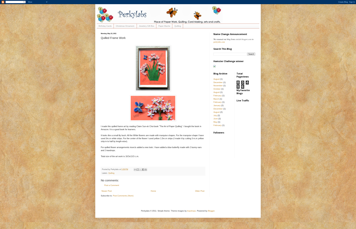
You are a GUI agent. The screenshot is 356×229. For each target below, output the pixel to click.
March (216, 99)
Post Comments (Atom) (123, 196)
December (218, 82)
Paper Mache (164, 26)
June (215, 118)
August (216, 79)
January (217, 105)
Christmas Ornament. (125, 26)
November (218, 85)
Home (153, 191)
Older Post (199, 191)
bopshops (191, 211)
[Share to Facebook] (143, 169)
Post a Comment (111, 185)
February (217, 95)
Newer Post (107, 191)
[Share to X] (140, 169)
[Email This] (135, 169)
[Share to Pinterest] (145, 169)
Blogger (211, 211)
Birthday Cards (105, 26)
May (215, 122)
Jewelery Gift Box (146, 26)
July (215, 115)
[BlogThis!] (137, 169)
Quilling (177, 26)
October (217, 89)
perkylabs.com (219, 42)
